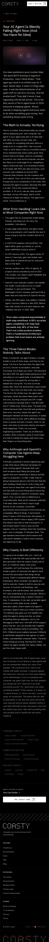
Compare (8, 770)
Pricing (20, 774)
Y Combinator (8, 910)
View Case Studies (10, 792)
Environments (8, 852)
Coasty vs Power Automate (14, 740)
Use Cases (19, 770)
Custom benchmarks (11, 893)
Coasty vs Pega (33, 740)
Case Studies (9, 774)
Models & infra (9, 885)
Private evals (8, 889)
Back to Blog (11, 14)
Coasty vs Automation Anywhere (16, 744)
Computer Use (32, 770)
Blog (42, 770)
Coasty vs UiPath (10, 736)
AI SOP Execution (29, 755)
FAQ (4, 860)
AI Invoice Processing (12, 759)
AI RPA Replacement (12, 755)
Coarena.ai (7, 848)
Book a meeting (9, 906)
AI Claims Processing (31, 759)
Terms (5, 918)
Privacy (6, 914)
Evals (5, 856)
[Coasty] (10, 3)
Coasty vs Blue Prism (27, 736)
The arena (7, 877)
